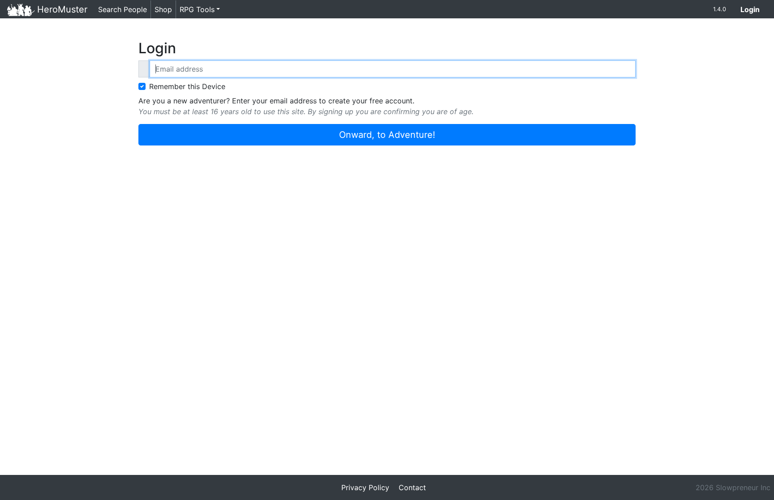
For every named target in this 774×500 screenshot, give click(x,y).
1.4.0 (719, 9)
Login (753, 9)
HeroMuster (60, 9)
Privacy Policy (365, 487)
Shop (163, 9)
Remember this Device (187, 86)
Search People (122, 9)
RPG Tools (197, 9)
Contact (412, 487)
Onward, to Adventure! (387, 134)
